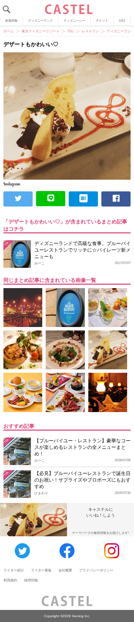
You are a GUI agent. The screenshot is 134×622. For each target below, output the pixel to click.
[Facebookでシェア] (116, 199)
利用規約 (10, 580)
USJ (122, 20)
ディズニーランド (40, 20)
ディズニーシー (74, 20)
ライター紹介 (13, 570)
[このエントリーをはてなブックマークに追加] (83, 199)
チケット (102, 20)
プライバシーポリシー (96, 570)
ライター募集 (41, 570)
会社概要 (65, 570)
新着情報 (11, 20)
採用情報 (31, 580)
